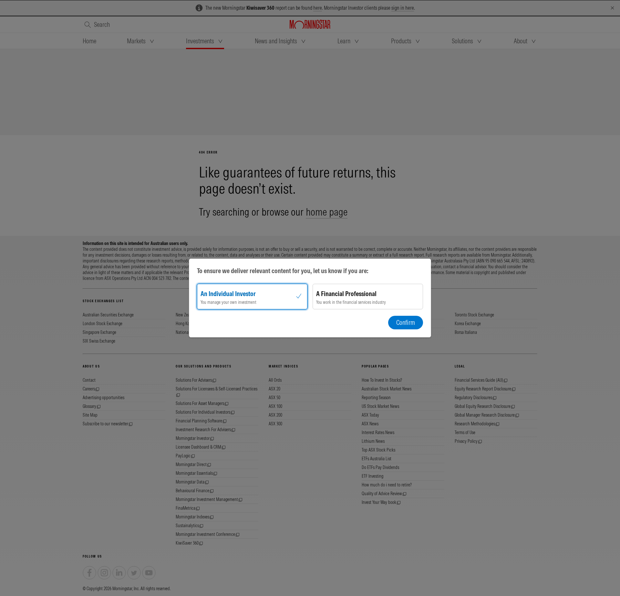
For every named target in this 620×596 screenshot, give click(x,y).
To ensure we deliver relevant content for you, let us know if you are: (282, 271)
